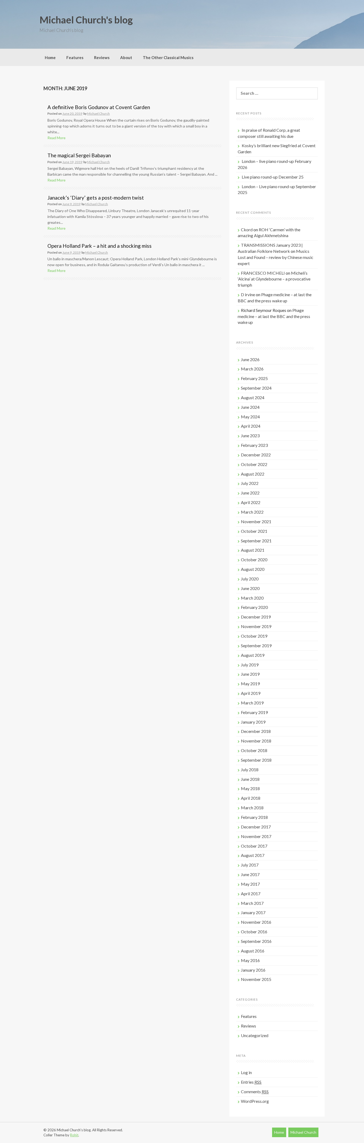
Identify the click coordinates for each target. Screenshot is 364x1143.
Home (50, 57)
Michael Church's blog (86, 20)
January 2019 (253, 721)
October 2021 (254, 531)
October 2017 (254, 845)
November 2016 (256, 922)
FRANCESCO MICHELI (263, 272)
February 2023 (254, 445)
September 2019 (256, 645)
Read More (56, 137)
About (126, 57)
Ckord (247, 229)
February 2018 (254, 817)
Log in (246, 1072)
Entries (251, 1081)
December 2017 (256, 826)
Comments (255, 1091)
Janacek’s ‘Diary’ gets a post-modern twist (95, 198)
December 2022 (256, 454)
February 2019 (254, 712)
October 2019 (254, 635)
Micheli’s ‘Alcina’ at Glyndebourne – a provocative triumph (274, 279)
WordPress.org (255, 1101)
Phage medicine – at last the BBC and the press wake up (274, 316)
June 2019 (250, 673)
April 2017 (250, 893)
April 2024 (250, 425)
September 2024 (256, 387)
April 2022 (250, 502)
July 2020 (249, 578)
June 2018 (250, 779)
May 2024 (250, 416)
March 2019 (252, 702)
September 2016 (256, 941)
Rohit (74, 1135)
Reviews (102, 57)
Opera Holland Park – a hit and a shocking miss (99, 246)
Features (74, 57)
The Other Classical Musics (168, 57)
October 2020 (254, 559)
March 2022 (252, 511)
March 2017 (252, 903)
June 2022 (250, 492)
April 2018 (250, 797)
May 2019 (250, 683)
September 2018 (256, 759)
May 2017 (250, 883)
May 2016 (250, 960)
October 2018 (254, 750)
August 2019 (252, 655)
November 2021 (256, 521)
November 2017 (256, 836)
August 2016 (252, 950)
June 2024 (250, 407)
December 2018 (256, 731)
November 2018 (256, 740)
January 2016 (253, 969)
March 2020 (252, 597)
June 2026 (250, 359)
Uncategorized (254, 1035)
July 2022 (249, 483)
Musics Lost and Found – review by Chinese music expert (275, 257)
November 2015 (256, 979)
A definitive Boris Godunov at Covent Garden (98, 107)
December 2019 (256, 616)
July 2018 (249, 769)
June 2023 (250, 435)
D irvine (248, 294)
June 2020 (250, 588)
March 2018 (252, 807)
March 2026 (252, 368)
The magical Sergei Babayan (79, 155)
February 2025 (254, 378)
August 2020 (252, 569)
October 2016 (254, 931)
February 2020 (254, 607)
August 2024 (252, 397)
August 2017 (252, 855)
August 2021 (252, 549)
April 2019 (250, 693)
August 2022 (252, 473)
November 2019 (256, 626)
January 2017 (253, 912)
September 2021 (256, 540)
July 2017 (249, 864)
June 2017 (250, 874)
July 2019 (249, 664)
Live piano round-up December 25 (273, 176)
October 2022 (254, 464)
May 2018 (250, 788)
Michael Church (98, 113)
